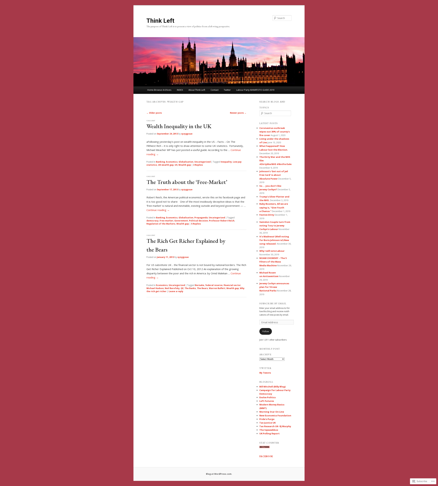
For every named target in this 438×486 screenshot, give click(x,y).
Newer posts (238, 112)
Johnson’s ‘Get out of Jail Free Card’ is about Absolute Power (273, 175)
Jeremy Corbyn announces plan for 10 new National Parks (274, 287)
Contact (214, 89)
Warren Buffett (217, 288)
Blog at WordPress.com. (219, 473)
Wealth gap (184, 164)
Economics (172, 161)
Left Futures (266, 400)
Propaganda (201, 217)
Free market (166, 220)
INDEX (180, 89)
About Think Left (196, 89)
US (176, 164)
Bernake (199, 285)
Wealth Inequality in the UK (178, 126)
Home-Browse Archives (159, 89)
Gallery (150, 120)
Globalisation (186, 161)
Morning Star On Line (271, 411)
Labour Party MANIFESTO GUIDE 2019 (255, 89)
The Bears (202, 288)
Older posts (154, 112)
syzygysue (186, 133)
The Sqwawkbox (268, 429)
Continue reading (158, 210)
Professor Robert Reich (221, 220)
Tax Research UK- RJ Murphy (275, 426)
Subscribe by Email (272, 303)
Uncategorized (202, 161)
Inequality (226, 161)
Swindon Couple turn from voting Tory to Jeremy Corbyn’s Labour (274, 225)
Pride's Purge (266, 419)
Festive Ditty (266, 214)
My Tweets (265, 372)
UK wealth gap (166, 164)
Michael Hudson (155, 288)
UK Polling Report (269, 433)
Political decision (198, 220)
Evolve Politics (267, 397)
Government (181, 220)
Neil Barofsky (172, 288)
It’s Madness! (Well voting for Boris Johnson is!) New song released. (274, 240)
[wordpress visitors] (264, 447)
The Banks (190, 288)
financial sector (232, 285)
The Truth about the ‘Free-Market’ (186, 182)
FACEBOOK (266, 456)
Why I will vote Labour (272, 250)
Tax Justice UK (267, 422)
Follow (265, 331)
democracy (152, 220)
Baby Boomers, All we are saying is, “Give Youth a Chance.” (273, 207)
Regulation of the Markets (160, 223)
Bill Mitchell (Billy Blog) (272, 386)
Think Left (160, 20)
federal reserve (214, 285)
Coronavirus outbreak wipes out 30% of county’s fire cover (274, 131)
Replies (198, 164)
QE (182, 288)
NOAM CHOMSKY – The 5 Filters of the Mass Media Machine (273, 262)
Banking (160, 161)
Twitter (227, 89)
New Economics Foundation (275, 415)
